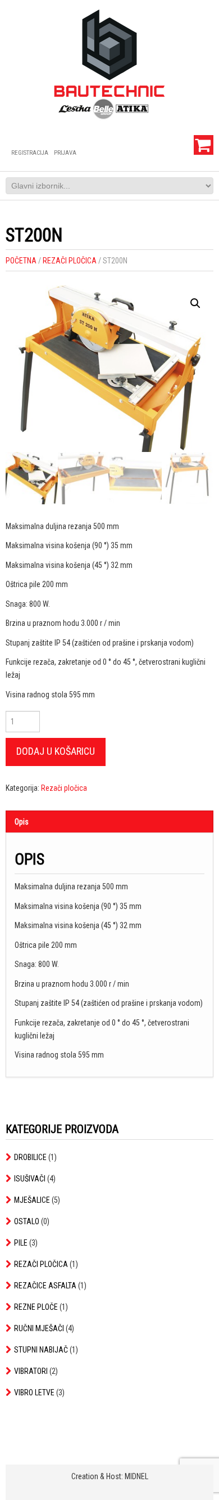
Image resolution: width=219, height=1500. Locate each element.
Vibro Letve (34, 1392)
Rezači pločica (70, 260)
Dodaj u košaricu (55, 751)
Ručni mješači (39, 1328)
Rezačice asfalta (45, 1285)
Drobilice (30, 1157)
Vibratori (31, 1371)
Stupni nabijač (41, 1349)
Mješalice (32, 1200)
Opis (22, 821)
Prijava (65, 152)
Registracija (29, 152)
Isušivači (29, 1178)
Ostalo (26, 1221)
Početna (21, 260)
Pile (21, 1242)
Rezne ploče (36, 1306)
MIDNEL (136, 1476)
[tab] (109, 822)
